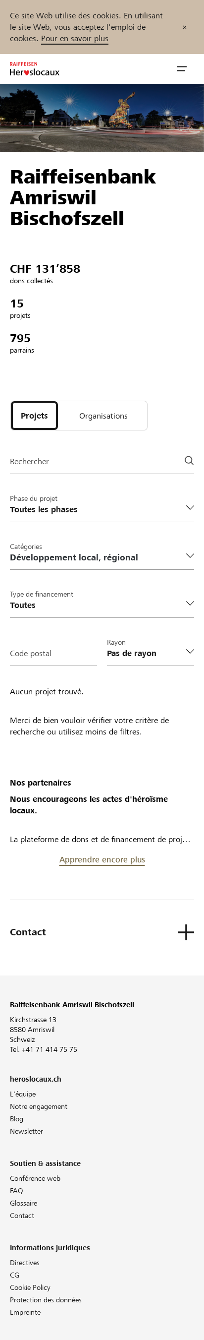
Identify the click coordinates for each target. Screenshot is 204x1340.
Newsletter (26, 1131)
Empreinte (25, 1312)
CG (14, 1275)
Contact (22, 1215)
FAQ (16, 1191)
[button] (181, 69)
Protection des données (46, 1300)
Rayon (116, 642)
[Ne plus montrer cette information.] (184, 27)
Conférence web (35, 1178)
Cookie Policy (30, 1287)
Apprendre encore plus (102, 859)
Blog (16, 1119)
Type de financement (41, 594)
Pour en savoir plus (74, 38)
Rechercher (29, 461)
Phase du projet (33, 498)
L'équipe (23, 1094)
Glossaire (23, 1203)
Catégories (26, 546)
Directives (25, 1263)
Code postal (30, 653)
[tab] (34, 415)
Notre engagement (38, 1106)
